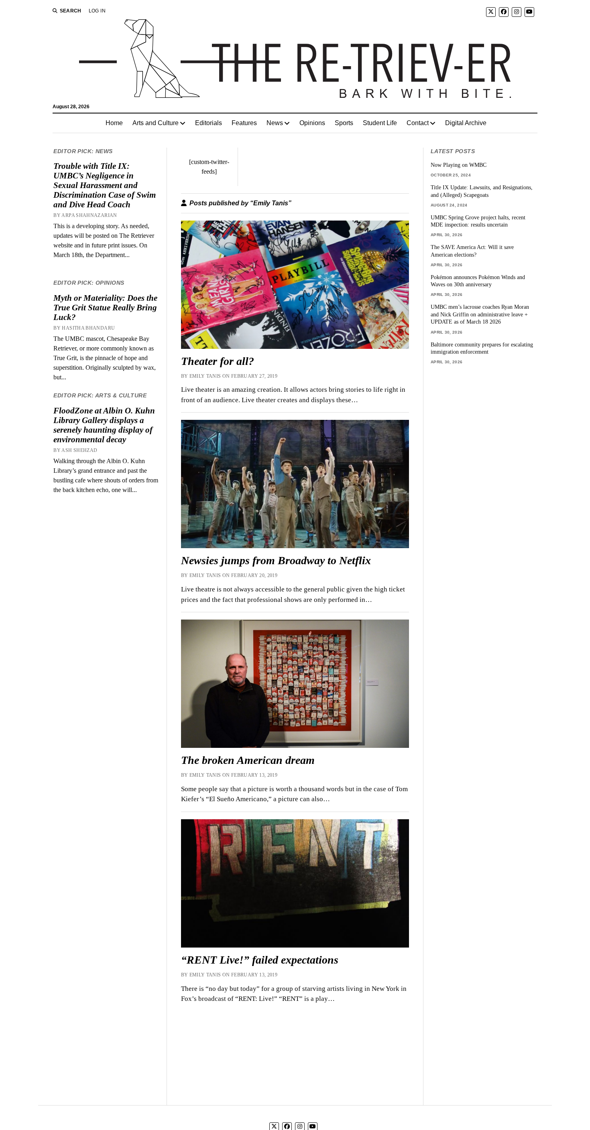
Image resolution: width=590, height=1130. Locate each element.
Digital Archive (465, 122)
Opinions (312, 122)
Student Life (380, 122)
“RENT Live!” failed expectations (259, 960)
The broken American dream (248, 760)
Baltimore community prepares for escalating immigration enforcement (482, 348)
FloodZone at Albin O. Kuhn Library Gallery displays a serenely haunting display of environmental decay (104, 425)
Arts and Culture (155, 122)
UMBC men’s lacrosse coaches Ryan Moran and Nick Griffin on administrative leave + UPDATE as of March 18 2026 (480, 314)
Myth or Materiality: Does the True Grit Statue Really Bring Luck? (105, 307)
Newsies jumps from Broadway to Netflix (276, 560)
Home (114, 122)
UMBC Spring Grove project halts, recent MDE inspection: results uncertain (478, 221)
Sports (344, 122)
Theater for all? (217, 361)
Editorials (208, 122)
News (275, 122)
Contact (418, 122)
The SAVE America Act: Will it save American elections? (472, 251)
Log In (97, 11)
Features (244, 122)
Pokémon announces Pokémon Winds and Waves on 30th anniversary (478, 281)
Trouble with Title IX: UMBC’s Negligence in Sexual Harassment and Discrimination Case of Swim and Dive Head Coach (104, 185)
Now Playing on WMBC (458, 165)
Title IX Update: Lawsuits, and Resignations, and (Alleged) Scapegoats (482, 191)
